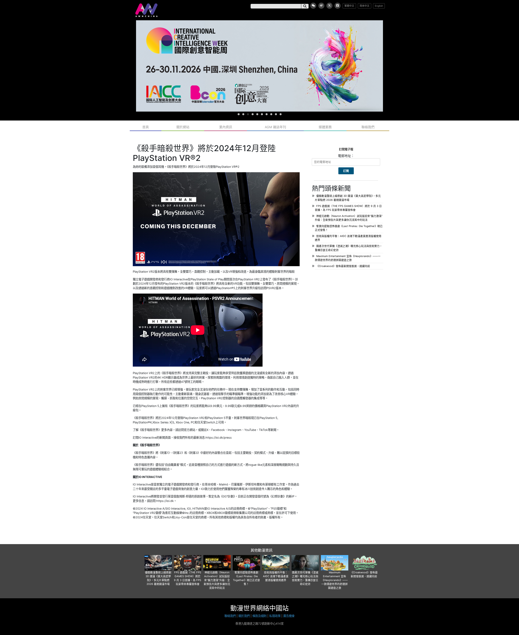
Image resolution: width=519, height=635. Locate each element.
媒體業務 (325, 127)
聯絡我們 (367, 127)
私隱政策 (275, 616)
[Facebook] (338, 6)
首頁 (145, 127)
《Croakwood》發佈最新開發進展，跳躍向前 (343, 266)
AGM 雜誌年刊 (275, 127)
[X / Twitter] (329, 6)
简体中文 (364, 5)
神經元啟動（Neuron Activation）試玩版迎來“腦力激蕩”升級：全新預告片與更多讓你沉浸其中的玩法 (217, 580)
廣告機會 (289, 616)
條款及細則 (259, 616)
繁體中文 (349, 5)
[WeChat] (313, 6)
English (379, 5)
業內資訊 (225, 127)
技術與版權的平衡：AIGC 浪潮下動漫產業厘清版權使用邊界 (275, 576)
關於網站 (182, 127)
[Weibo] (321, 6)
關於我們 (244, 616)
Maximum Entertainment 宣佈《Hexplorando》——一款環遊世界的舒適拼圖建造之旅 (334, 580)
